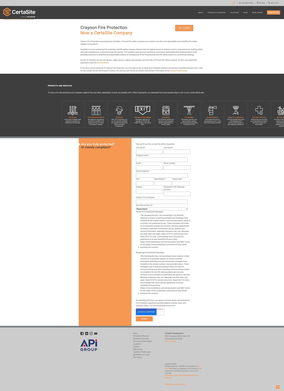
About (200, 12)
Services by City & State (142, 341)
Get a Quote (184, 28)
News (245, 12)
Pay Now (262, 3)
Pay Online (137, 357)
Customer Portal (247, 3)
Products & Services (217, 12)
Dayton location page (178, 70)
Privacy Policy (170, 384)
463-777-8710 (275, 3)
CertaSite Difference (141, 336)
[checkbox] (163, 231)
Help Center (137, 349)
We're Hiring (257, 12)
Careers (136, 346)
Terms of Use (180, 384)
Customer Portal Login (142, 352)
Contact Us (273, 12)
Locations (234, 12)
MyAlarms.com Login (141, 354)
